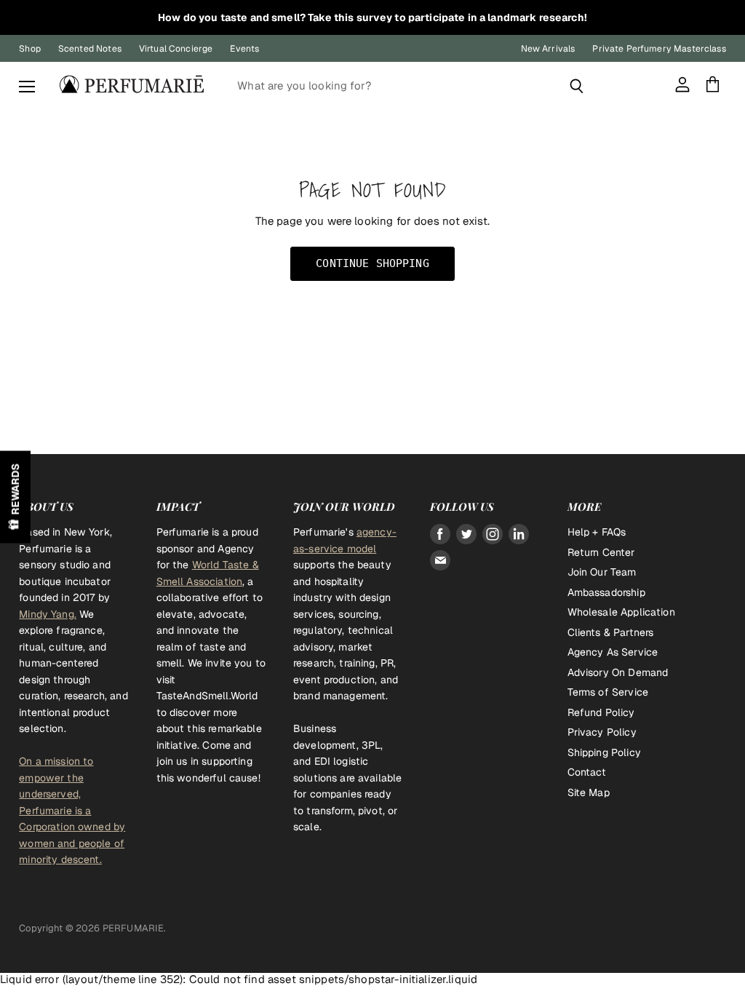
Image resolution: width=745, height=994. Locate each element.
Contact (587, 772)
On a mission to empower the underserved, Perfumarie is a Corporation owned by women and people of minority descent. (72, 810)
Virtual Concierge (176, 49)
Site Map (588, 792)
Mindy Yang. (47, 614)
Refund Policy (601, 712)
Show (15, 497)
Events (244, 49)
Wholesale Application (621, 612)
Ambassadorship (606, 592)
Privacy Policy (602, 732)
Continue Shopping (372, 263)
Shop (30, 49)
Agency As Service (612, 652)
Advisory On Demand (618, 672)
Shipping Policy (604, 752)
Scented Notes (89, 49)
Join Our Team (602, 571)
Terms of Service (607, 692)
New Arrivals (548, 49)
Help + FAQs (596, 531)
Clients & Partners (610, 632)
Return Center (601, 552)
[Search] (576, 86)
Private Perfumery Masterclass (658, 49)
